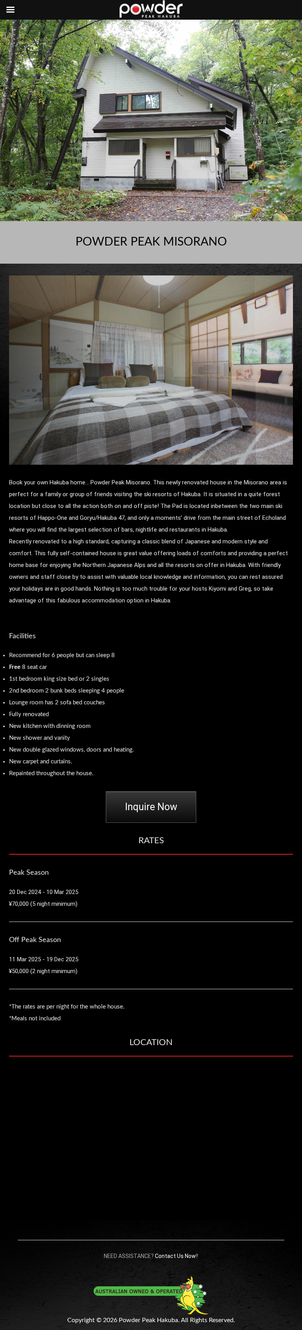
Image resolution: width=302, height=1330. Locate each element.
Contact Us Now (175, 1256)
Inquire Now (151, 807)
